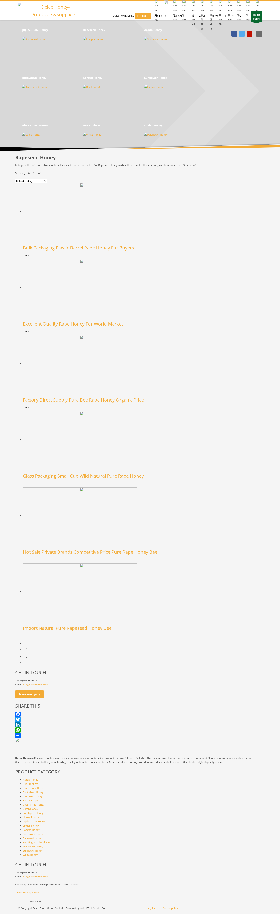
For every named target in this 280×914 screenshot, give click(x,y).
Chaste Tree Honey (33, 804)
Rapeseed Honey (32, 838)
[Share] (140, 735)
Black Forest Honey (34, 788)
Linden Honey (31, 825)
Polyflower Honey (33, 834)
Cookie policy (170, 908)
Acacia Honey (30, 779)
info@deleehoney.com (35, 684)
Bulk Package (30, 800)
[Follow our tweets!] (55, 902)
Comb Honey (30, 809)
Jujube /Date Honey (34, 821)
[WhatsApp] (140, 730)
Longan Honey (31, 829)
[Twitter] (242, 34)
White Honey (30, 855)
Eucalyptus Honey (33, 813)
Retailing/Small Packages (37, 842)
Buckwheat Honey (33, 792)
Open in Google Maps (27, 892)
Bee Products (30, 783)
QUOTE (256, 16)
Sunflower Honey (33, 850)
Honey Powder (31, 817)
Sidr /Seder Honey (33, 846)
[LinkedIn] (140, 724)
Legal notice (153, 908)
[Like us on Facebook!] (47, 902)
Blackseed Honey (32, 796)
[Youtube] (249, 34)
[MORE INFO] (27, 257)
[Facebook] (234, 34)
